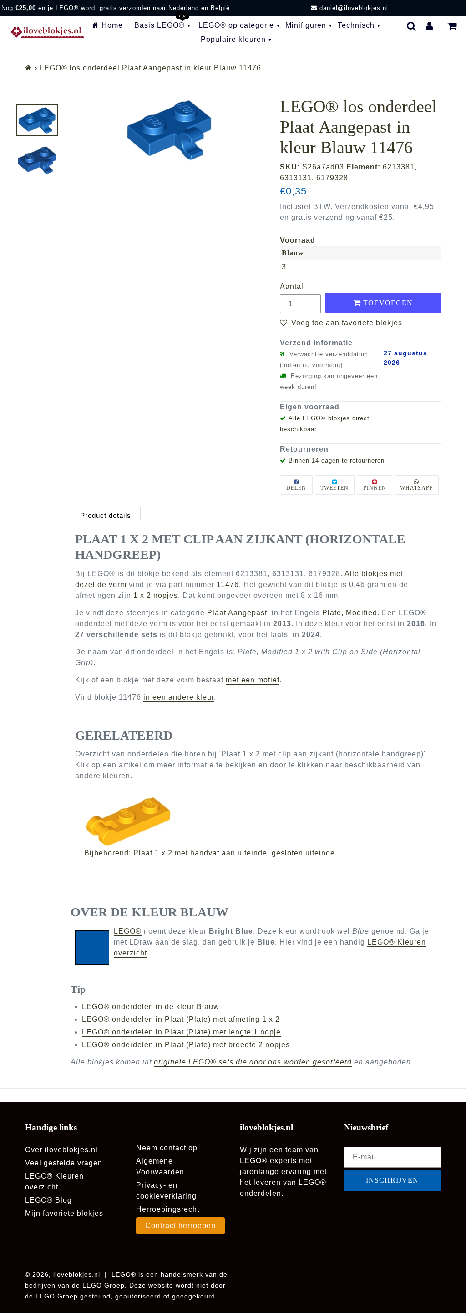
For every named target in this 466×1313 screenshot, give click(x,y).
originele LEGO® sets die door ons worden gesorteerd (253, 1062)
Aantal (292, 286)
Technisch (356, 25)
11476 (228, 584)
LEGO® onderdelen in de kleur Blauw (150, 1006)
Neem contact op (167, 1148)
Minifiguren (305, 25)
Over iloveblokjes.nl (61, 1150)
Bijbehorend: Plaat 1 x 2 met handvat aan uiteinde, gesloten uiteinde (209, 853)
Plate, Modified (349, 613)
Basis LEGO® (159, 25)
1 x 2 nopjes (155, 595)
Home (111, 25)
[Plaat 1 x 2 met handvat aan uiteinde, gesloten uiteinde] (260, 821)
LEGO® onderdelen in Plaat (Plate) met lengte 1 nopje (181, 1032)
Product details (105, 515)
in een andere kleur (178, 697)
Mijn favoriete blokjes (64, 1213)
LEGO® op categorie (236, 25)
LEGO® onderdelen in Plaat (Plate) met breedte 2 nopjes (186, 1045)
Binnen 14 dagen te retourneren (337, 460)
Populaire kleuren (233, 39)
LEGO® (128, 931)
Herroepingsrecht (167, 1209)
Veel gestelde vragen (63, 1163)
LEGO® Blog (48, 1200)
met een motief (252, 680)
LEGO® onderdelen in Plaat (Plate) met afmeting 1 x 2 (181, 1019)
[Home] (28, 68)
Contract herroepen (180, 1225)
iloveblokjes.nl (76, 1274)
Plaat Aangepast (237, 613)
